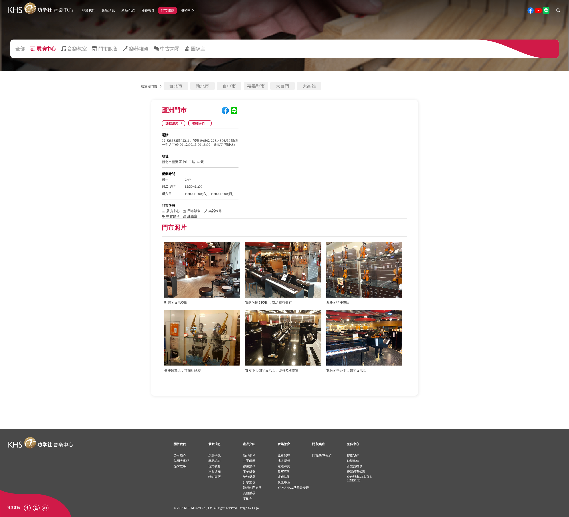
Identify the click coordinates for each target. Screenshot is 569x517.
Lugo (255, 508)
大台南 (282, 86)
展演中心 (46, 49)
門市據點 (167, 10)
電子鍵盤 (249, 471)
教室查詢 (284, 471)
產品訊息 (214, 461)
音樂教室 (77, 49)
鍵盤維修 (353, 461)
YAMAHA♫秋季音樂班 (293, 487)
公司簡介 (180, 455)
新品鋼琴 (249, 455)
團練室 (198, 49)
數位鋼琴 (249, 466)
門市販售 (108, 49)
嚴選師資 (284, 466)
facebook (530, 10)
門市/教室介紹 (322, 455)
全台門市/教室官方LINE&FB (360, 478)
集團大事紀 (181, 461)
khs (40, 8)
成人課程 (284, 461)
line (546, 10)
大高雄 (309, 86)
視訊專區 (284, 482)
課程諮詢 (172, 123)
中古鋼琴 (170, 49)
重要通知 (214, 471)
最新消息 (108, 10)
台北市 (175, 86)
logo (40, 443)
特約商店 (214, 477)
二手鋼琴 (249, 461)
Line (45, 508)
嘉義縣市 (256, 86)
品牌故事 (180, 466)
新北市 (202, 86)
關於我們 (88, 10)
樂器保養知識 (356, 471)
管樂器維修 (354, 466)
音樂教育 (147, 10)
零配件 (247, 498)
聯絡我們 (198, 123)
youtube (538, 10)
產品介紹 (128, 10)
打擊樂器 (249, 482)
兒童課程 (284, 455)
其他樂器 (249, 493)
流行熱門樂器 (252, 487)
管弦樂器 (249, 477)
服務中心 (187, 10)
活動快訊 (214, 455)
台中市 (229, 86)
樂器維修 (139, 49)
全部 (20, 49)
